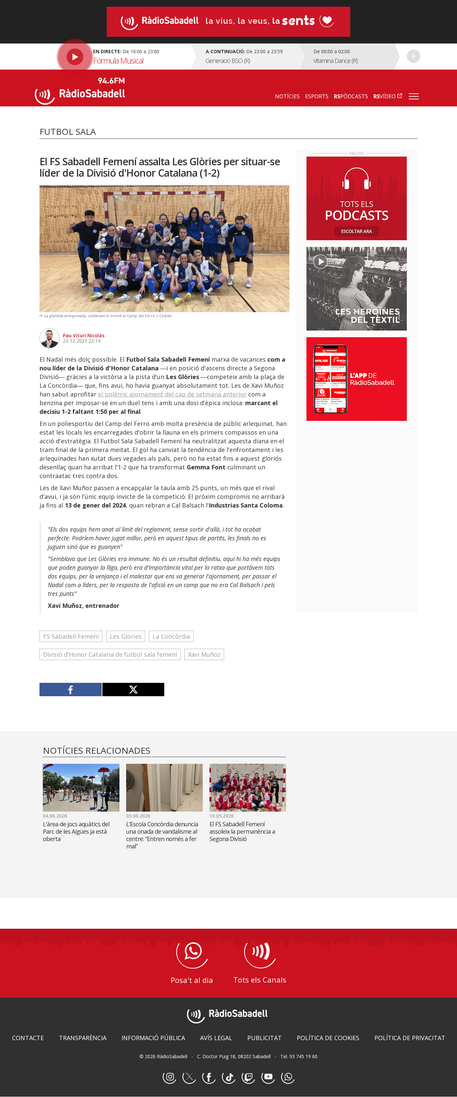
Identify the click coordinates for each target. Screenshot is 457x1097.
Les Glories (126, 636)
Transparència (82, 1038)
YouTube (268, 1077)
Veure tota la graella (413, 56)
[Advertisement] (356, 469)
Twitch (248, 1077)
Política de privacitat (409, 1038)
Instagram (169, 1077)
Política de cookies (328, 1038)
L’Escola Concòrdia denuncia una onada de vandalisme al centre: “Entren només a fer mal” (162, 835)
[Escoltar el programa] (112, 56)
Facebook (208, 1077)
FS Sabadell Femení (71, 636)
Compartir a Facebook (70, 689)
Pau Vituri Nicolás (83, 335)
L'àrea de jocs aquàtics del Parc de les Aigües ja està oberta (76, 831)
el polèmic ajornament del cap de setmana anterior (172, 394)
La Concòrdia (171, 636)
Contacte (28, 1038)
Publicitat (264, 1038)
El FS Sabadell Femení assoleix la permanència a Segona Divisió (242, 831)
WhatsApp (287, 1077)
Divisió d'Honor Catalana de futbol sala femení (110, 654)
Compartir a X (133, 689)
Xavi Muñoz (204, 654)
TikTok (228, 1077)
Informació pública (153, 1038)
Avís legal (216, 1038)
